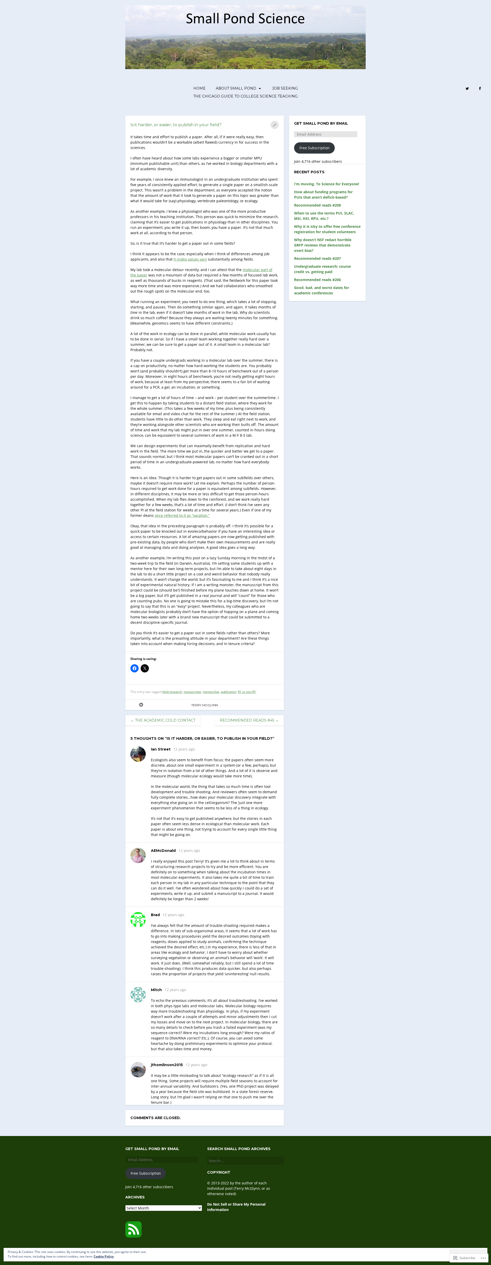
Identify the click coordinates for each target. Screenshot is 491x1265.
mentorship (211, 692)
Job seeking (285, 88)
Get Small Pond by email (321, 123)
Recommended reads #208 (317, 205)
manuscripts (192, 692)
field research (172, 692)
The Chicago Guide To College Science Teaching (245, 96)
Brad (155, 915)
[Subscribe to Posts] (133, 1236)
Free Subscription (314, 147)
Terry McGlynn (204, 705)
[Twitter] (467, 88)
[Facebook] (480, 88)
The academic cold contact (162, 720)
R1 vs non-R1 (247, 692)
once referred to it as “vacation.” (182, 515)
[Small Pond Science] (245, 37)
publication (228, 692)
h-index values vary (190, 259)
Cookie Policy (104, 1256)
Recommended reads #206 (317, 279)
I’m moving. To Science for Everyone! (326, 183)
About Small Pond (236, 88)
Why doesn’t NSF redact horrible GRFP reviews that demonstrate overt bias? (322, 245)
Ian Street (161, 749)
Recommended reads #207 (317, 258)
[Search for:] (245, 1160)
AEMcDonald (163, 850)
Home (199, 88)
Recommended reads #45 (249, 720)
